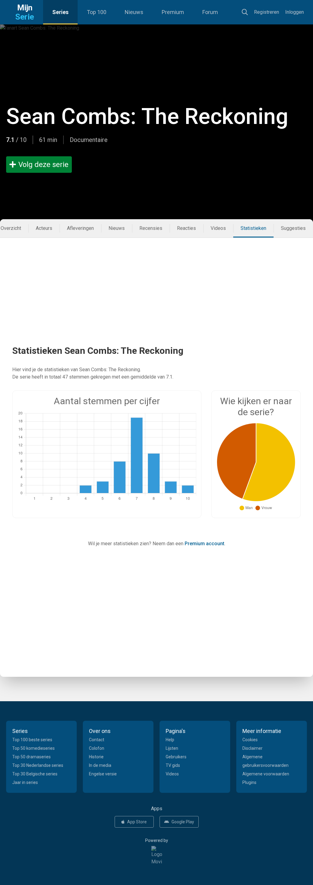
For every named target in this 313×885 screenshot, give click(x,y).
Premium (173, 12)
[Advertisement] (156, 280)
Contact (96, 739)
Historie (96, 756)
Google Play (182, 821)
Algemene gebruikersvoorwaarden (265, 761)
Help (170, 739)
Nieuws (134, 12)
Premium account (204, 543)
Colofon (96, 748)
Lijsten (172, 748)
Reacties (186, 228)
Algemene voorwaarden (265, 773)
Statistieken (253, 228)
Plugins (249, 782)
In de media (100, 765)
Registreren (266, 12)
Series (60, 12)
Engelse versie (103, 773)
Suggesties (293, 228)
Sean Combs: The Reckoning (147, 116)
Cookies (250, 739)
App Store (137, 821)
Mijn (24, 12)
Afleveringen (80, 228)
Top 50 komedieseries (33, 748)
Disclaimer (252, 748)
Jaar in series (25, 782)
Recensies (150, 228)
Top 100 (96, 12)
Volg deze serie (43, 164)
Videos (218, 228)
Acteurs (44, 228)
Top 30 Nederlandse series (37, 765)
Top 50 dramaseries (31, 756)
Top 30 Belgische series (34, 773)
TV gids (173, 765)
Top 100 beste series (32, 739)
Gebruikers (176, 756)
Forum (210, 12)
